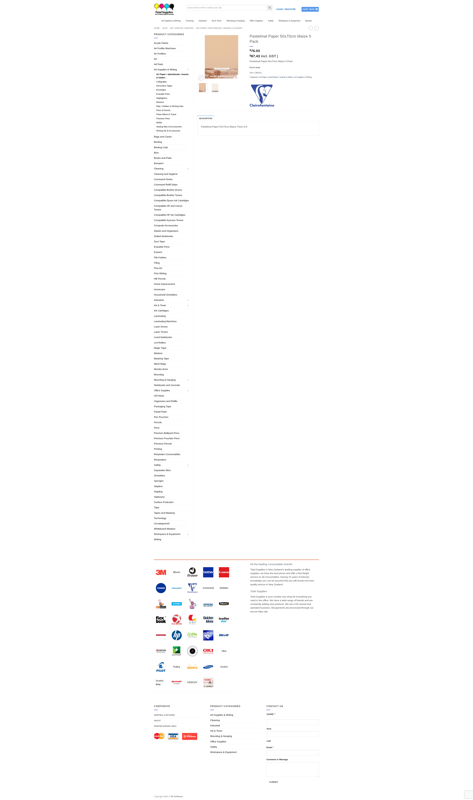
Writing (157, 539)
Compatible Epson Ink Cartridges (171, 200)
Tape (156, 507)
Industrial (203, 21)
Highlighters (161, 98)
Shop (165, 28)
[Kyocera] (161, 651)
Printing (158, 449)
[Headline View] (224, 619)
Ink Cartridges (161, 310)
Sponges (159, 481)
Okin (224, 651)
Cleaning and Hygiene (166, 174)
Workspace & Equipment (289, 21)
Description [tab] (205, 118)
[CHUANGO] (177, 588)
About (157, 721)
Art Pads (158, 64)
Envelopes (161, 90)
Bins (156, 152)
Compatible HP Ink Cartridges (169, 215)
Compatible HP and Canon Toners (168, 208)
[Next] (241, 57)
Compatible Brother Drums (168, 190)
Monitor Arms (161, 369)
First (269, 729)
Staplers (158, 486)
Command (208, 588)
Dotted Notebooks (163, 236)
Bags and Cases (163, 136)
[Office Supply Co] (192, 651)
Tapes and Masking (164, 513)
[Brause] (192, 572)
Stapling (158, 491)
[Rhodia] (192, 666)
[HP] (177, 635)
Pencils (158, 422)
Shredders (159, 475)
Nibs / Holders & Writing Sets (169, 106)
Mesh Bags (160, 364)
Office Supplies (256, 21)
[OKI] (208, 651)
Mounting (159, 374)
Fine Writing (160, 273)
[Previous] (201, 57)
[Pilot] (161, 666)
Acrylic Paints (161, 43)
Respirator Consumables (167, 454)
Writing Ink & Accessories (168, 131)
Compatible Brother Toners (168, 195)
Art (155, 59)
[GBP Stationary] (192, 619)
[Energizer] (192, 603)
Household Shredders (165, 294)
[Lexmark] (177, 651)
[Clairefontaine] (262, 95)
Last (269, 741)
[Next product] (311, 28)
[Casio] (161, 588)
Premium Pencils (163, 443)
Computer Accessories (166, 225)
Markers (160, 102)
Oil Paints (159, 395)
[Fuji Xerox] (177, 619)
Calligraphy (161, 82)
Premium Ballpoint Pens (166, 433)
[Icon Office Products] (192, 635)
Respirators (160, 459)
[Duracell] (161, 603)
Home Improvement (164, 284)
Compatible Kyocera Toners (168, 220)
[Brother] (208, 572)
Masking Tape (161, 358)
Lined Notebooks (163, 337)
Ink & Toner (217, 21)
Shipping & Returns (164, 715)
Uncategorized (161, 523)
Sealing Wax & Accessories (169, 127)
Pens (157, 427)
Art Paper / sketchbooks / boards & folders (219, 28)
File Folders (160, 257)
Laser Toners (161, 332)
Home (157, 28)
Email (269, 747)
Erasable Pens (163, 94)
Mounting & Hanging (236, 21)
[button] (285, 9)
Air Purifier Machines (165, 48)
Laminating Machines (165, 321)
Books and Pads (163, 158)
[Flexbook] (161, 619)
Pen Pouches (161, 417)
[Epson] (208, 603)
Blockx (176, 572)
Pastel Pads (160, 411)
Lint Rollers (160, 342)
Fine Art (158, 268)
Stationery (159, 497)
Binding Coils (161, 147)
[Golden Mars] (208, 619)
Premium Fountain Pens (167, 438)
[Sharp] (177, 682)
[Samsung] (208, 666)
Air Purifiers (160, 53)
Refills (159, 122)
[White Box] (208, 682)
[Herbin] (161, 635)
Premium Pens (163, 118)
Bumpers (159, 163)
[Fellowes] (224, 603)
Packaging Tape (162, 406)
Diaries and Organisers (166, 231)
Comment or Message (277, 759)
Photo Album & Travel (166, 114)
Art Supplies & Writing (171, 21)
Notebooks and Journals (167, 385)
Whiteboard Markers (164, 529)
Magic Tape (160, 348)
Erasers (158, 252)
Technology (160, 518)
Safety (271, 21)
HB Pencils (160, 278)
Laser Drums (161, 326)
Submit (273, 782)
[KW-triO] (224, 635)
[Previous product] (316, 28)
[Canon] (224, 572)
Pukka (176, 666)
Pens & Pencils (163, 110)
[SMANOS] (192, 682)
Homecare (159, 289)
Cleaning (190, 21)
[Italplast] (208, 635)
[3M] (161, 572)
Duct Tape (159, 241)
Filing (157, 263)
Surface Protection (164, 502)
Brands (308, 21)
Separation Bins (162, 470)
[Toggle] (188, 69)
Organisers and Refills (165, 401)
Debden (224, 588)
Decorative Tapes (164, 86)
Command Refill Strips (165, 184)
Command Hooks (163, 179)
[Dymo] (177, 603)
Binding (158, 142)
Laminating (160, 316)
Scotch (224, 666)
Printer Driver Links (165, 726)
